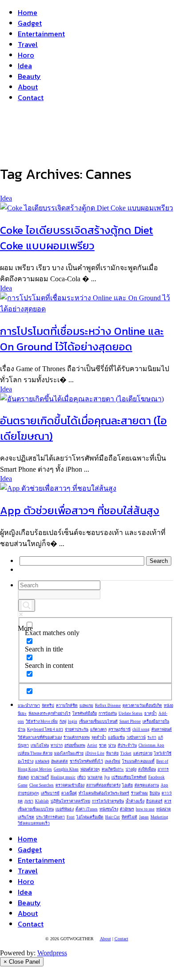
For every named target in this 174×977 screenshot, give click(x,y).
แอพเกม (86, 705)
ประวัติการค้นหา (50, 817)
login (72, 721)
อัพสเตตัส (59, 761)
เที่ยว (81, 777)
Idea (25, 65)
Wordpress (52, 953)
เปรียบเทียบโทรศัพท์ (128, 777)
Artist (92, 745)
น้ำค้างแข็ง (135, 801)
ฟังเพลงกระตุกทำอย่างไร (49, 713)
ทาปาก (57, 745)
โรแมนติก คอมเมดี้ (138, 761)
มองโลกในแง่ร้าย (68, 753)
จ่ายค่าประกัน (76, 729)
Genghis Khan (66, 769)
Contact (31, 97)
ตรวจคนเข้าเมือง (69, 785)
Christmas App (151, 745)
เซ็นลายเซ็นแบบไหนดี (98, 721)
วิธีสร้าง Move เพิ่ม (42, 721)
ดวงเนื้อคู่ (69, 793)
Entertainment (41, 33)
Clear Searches (41, 785)
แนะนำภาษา (29, 705)
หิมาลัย (112, 753)
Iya (107, 777)
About (28, 86)
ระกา (151, 737)
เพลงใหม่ (112, 761)
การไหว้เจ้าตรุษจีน (108, 801)
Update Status (130, 713)
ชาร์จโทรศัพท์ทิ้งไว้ (86, 761)
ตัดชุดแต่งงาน (146, 785)
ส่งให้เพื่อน (147, 769)
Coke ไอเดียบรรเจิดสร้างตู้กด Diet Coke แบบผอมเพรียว (76, 237)
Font (71, 817)
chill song (141, 729)
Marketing (159, 817)
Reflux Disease (108, 705)
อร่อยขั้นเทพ (74, 745)
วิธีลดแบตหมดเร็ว (34, 823)
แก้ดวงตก (98, 729)
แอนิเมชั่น (116, 737)
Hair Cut (112, 817)
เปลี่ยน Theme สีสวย (35, 753)
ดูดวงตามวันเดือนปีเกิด (142, 705)
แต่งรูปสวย (142, 753)
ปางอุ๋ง (131, 769)
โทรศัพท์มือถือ (84, 713)
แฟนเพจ (42, 761)
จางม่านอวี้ (40, 777)
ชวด (103, 745)
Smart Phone (130, 721)
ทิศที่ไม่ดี (129, 817)
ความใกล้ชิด (67, 705)
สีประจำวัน (127, 745)
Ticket (125, 753)
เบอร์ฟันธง (64, 809)
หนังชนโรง (108, 809)
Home (27, 12)
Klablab (42, 801)
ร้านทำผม (139, 793)
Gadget (30, 23)
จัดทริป (48, 705)
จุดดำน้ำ (98, 737)
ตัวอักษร (127, 809)
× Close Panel (22, 961)
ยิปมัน (155, 793)
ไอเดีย (127, 785)
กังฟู (62, 721)
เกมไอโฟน (40, 745)
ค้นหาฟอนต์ (161, 729)
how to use (145, 809)
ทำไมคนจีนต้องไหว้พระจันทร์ (104, 793)
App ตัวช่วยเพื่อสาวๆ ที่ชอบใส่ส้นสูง (79, 510)
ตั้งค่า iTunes (86, 809)
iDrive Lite (94, 753)
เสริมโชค (26, 817)
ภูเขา (28, 801)
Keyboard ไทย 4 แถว (45, 729)
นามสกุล (95, 777)
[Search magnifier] (26, 605)
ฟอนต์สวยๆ (90, 769)
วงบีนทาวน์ (136, 737)
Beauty (29, 76)
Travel (28, 44)
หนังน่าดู (163, 809)
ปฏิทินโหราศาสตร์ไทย (70, 801)
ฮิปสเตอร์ (154, 801)
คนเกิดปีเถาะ (113, 769)
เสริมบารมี (50, 793)
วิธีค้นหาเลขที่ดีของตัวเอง (40, 737)
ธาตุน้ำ (150, 713)
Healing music (63, 777)
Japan (144, 817)
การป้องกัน (108, 713)
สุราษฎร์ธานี (119, 729)
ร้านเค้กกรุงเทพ (76, 737)
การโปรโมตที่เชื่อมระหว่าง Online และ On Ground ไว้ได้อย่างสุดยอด (82, 338)
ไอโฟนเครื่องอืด (89, 817)
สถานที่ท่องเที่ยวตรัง (103, 785)
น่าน (112, 745)
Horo (26, 55)
